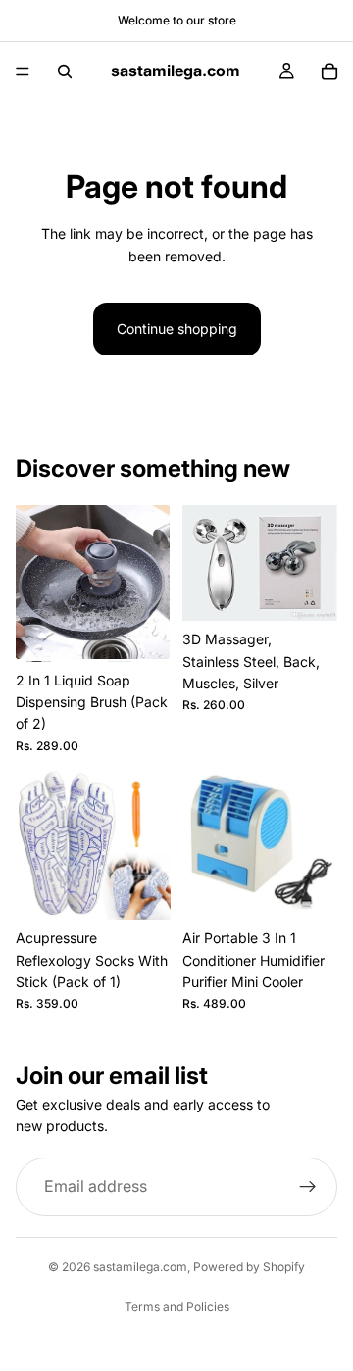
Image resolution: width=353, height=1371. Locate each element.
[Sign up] (307, 1186)
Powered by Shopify (249, 1266)
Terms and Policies (177, 1307)
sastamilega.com (140, 1266)
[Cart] (329, 71)
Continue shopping (177, 328)
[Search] (64, 71)
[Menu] (22, 71)
